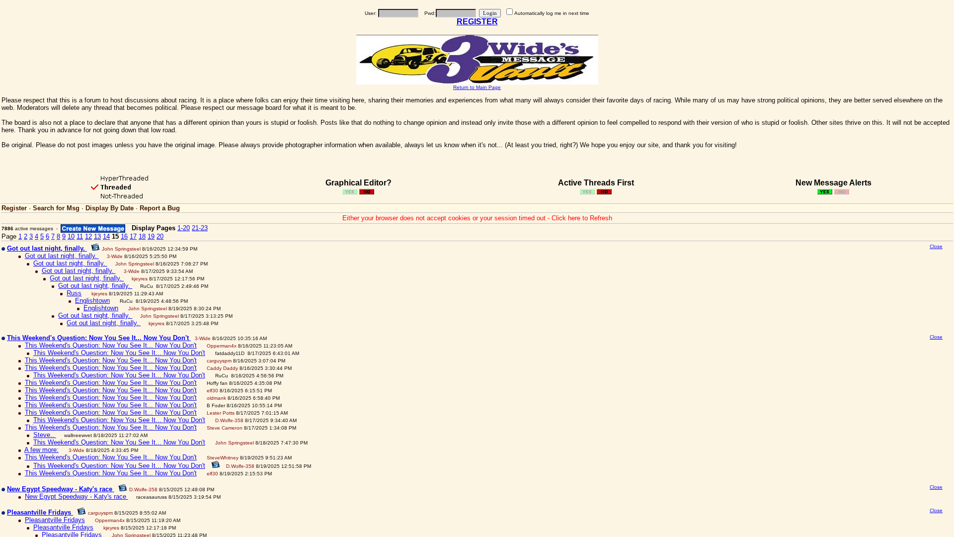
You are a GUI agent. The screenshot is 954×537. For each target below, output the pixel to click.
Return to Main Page (477, 87)
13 (97, 236)
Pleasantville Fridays (55, 520)
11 (80, 236)
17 (133, 236)
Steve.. (44, 435)
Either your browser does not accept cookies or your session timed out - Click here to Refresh (477, 218)
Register (14, 208)
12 (88, 236)
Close (936, 246)
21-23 (200, 228)
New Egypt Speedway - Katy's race (76, 496)
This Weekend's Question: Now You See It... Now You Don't (111, 345)
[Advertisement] (860, 321)
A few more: (41, 449)
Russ (74, 293)
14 (106, 236)
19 (151, 236)
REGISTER (477, 21)
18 (142, 236)
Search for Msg (56, 208)
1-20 (183, 228)
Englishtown (92, 300)
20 (160, 236)
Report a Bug (160, 208)
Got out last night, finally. (62, 256)
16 (124, 236)
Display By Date (109, 208)
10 (71, 236)
